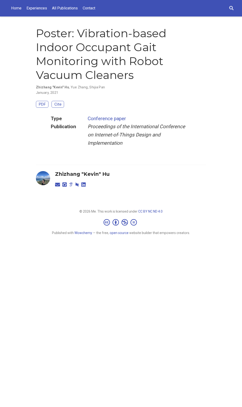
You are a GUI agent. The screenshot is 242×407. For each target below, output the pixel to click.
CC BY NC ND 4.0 (150, 211)
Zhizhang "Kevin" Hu (82, 174)
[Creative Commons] (121, 222)
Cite (57, 104)
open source (119, 233)
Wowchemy (83, 233)
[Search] (231, 8)
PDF (42, 104)
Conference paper (107, 118)
